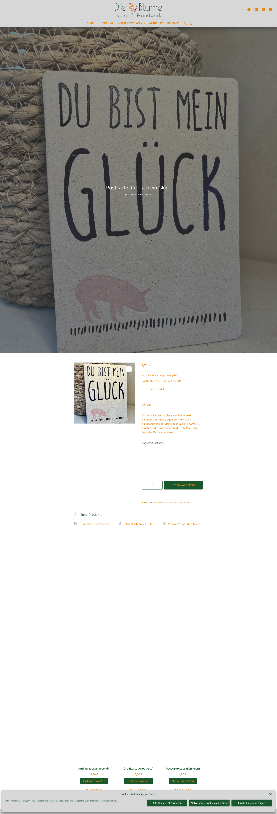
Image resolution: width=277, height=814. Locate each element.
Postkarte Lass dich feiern (183, 768)
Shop (90, 23)
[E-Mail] (263, 9)
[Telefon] (270, 9)
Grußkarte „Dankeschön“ (94, 768)
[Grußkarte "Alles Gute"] (138, 642)
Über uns (107, 23)
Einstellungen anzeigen (251, 803)
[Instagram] (256, 9)
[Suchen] (185, 23)
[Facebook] (249, 9)
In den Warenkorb (183, 485)
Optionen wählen (94, 781)
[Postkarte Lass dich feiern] (183, 642)
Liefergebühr (172, 375)
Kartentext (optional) (153, 443)
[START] (126, 194)
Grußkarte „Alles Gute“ (138, 768)
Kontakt (173, 23)
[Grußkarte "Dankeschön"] (94, 642)
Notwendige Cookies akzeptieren (210, 803)
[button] (270, 794)
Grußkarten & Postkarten (173, 502)
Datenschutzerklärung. (106, 801)
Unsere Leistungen (129, 23)
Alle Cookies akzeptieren (167, 803)
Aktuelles (156, 23)
